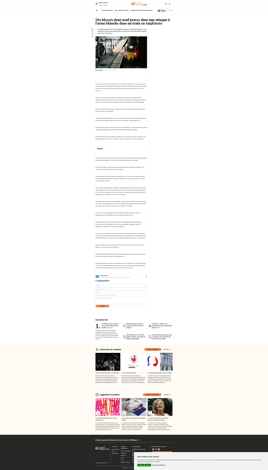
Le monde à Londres (107, 10)
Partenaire (123, 453)
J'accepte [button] (140, 465)
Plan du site (125, 467)
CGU (122, 460)
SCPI (133, 451)
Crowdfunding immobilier (139, 449)
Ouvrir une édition (126, 451)
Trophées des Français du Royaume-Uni (141, 10)
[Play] (167, 10)
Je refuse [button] (148, 465)
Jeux (133, 460)
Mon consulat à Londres (121, 10)
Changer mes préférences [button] (158, 465)
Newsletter (115, 453)
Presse (122, 457)
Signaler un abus (125, 462)
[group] (167, 10)
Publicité (123, 455)
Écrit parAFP (99, 70)
